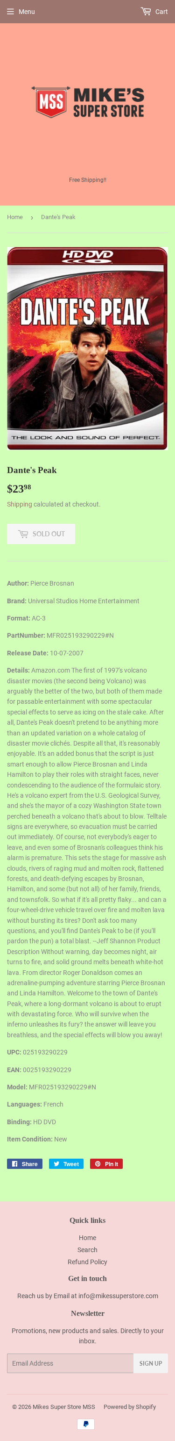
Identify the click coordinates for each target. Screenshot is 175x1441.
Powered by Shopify (130, 1406)
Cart (161, 11)
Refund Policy (87, 1262)
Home (15, 216)
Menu (27, 11)
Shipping (19, 504)
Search (87, 1250)
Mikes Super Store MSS (64, 1406)
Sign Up (151, 1363)
